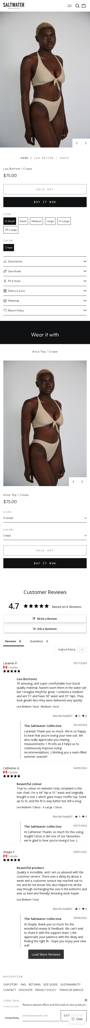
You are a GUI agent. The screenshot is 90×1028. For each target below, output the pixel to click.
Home (24, 158)
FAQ (23, 984)
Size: (8, 512)
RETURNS (35, 984)
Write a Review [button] (47, 619)
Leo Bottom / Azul (28, 706)
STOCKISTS (25, 990)
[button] (77, 6)
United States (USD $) (16, 1017)
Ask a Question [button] (47, 629)
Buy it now (45, 202)
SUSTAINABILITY (70, 984)
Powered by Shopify (11, 1006)
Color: (9, 529)
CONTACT (9, 990)
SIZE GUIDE (50, 984)
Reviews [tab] (10, 641)
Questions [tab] (36, 641)
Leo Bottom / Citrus (29, 807)
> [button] (46, 954)
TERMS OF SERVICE (71, 990)
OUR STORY (10, 984)
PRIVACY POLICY (46, 990)
